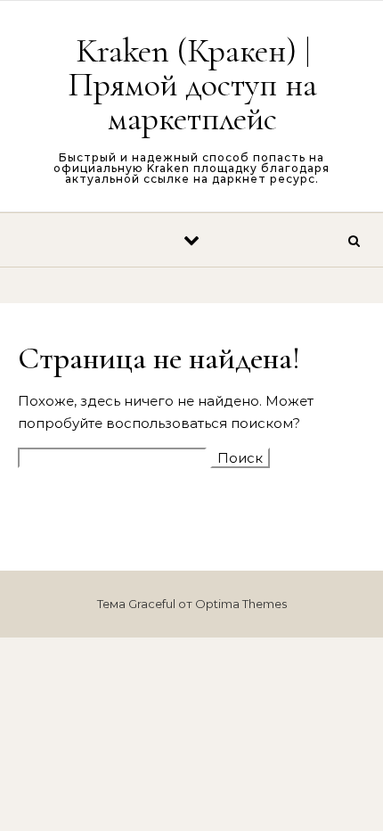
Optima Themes (241, 604)
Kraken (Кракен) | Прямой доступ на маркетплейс (192, 84)
